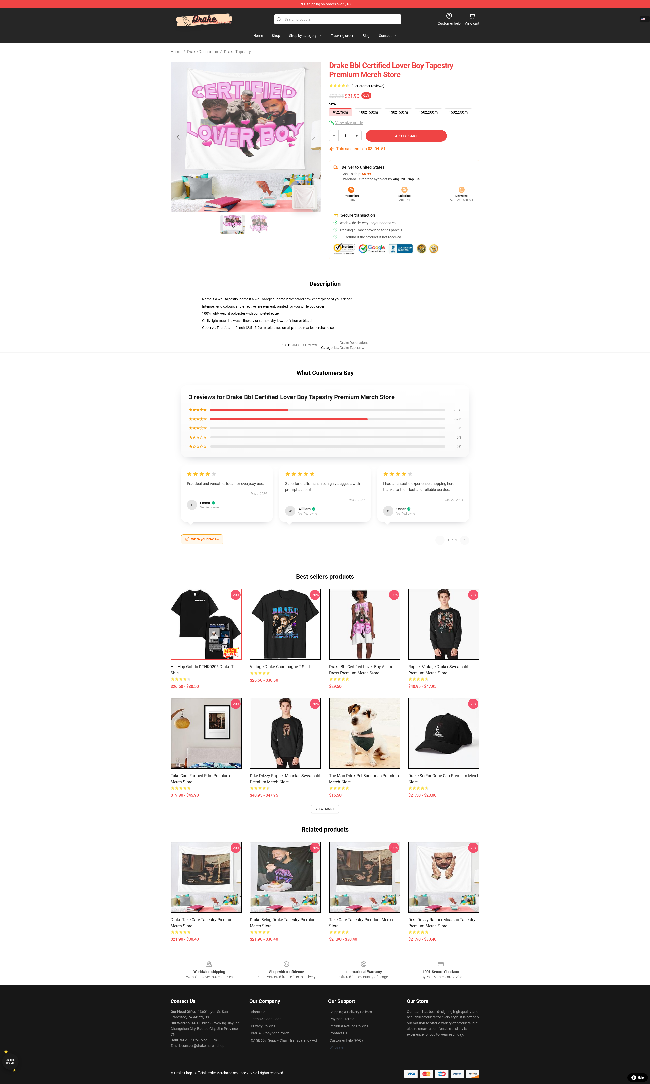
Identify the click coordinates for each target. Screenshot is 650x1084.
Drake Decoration (202, 51)
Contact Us (338, 1033)
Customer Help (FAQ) (346, 1040)
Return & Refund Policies (349, 1026)
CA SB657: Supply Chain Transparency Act (284, 1040)
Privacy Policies (263, 1026)
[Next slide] (313, 137)
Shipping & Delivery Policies (351, 1012)
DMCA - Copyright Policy (270, 1033)
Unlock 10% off (10, 1061)
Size (332, 104)
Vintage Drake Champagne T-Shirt (280, 666)
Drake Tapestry (237, 51)
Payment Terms (342, 1019)
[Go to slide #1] (232, 224)
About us (258, 1012)
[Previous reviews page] (440, 540)
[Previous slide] (178, 137)
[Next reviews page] (464, 540)
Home (176, 51)
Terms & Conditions (266, 1019)
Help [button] (641, 1077)
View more (325, 809)
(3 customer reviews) (367, 86)
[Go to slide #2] (259, 224)
